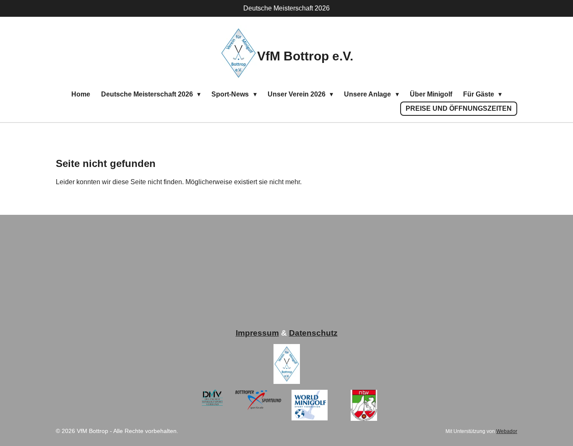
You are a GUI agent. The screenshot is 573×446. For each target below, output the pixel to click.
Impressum (257, 333)
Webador (506, 431)
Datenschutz (313, 333)
